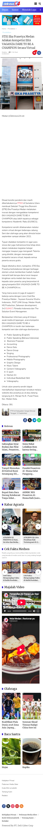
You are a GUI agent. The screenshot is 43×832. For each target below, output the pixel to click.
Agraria (6, 533)
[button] (39, 3)
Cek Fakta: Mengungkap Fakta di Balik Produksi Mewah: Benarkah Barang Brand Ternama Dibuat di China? (11, 578)
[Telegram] (34, 420)
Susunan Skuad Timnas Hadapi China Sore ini (30, 725)
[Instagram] (13, 806)
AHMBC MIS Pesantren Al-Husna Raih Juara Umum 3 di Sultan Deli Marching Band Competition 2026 (31, 495)
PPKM (20, 203)
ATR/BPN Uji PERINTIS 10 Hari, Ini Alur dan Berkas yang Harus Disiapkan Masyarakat (11, 540)
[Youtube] (17, 806)
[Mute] (34, 611)
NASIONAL (28, 439)
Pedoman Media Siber (10, 784)
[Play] (5, 611)
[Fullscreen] (38, 611)
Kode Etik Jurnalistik (9, 788)
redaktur (4, 52)
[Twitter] (30, 420)
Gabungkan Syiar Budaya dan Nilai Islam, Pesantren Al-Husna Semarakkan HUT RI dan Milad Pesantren (10, 447)
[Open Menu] (35, 3)
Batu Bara (7, 488)
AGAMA (6, 439)
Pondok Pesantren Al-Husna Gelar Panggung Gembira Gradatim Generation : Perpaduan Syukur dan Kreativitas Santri (31, 471)
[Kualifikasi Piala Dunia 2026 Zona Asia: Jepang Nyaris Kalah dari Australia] (11, 706)
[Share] (39, 53)
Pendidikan (7, 32)
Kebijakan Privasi (8, 780)
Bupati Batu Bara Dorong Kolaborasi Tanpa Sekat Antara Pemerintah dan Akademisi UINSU (11, 495)
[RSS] (21, 806)
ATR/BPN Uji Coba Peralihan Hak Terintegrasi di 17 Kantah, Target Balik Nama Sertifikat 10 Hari (31, 540)
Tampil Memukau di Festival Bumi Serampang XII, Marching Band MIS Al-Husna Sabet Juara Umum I (11, 471)
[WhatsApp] (39, 420)
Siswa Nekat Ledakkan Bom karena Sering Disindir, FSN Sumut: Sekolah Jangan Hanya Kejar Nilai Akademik (30, 447)
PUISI (5, 763)
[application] (21, 602)
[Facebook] (25, 420)
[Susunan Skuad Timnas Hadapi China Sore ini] (31, 706)
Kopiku (26, 767)
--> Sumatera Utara (31, 463)
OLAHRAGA (8, 717)
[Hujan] (11, 751)
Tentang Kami (7, 792)
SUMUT (9, 308)
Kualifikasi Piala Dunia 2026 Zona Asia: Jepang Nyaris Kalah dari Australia (10, 725)
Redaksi (5, 795)
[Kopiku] (31, 751)
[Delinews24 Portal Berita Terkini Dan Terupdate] (11, 3)
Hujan (5, 767)
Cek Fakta (27, 571)
